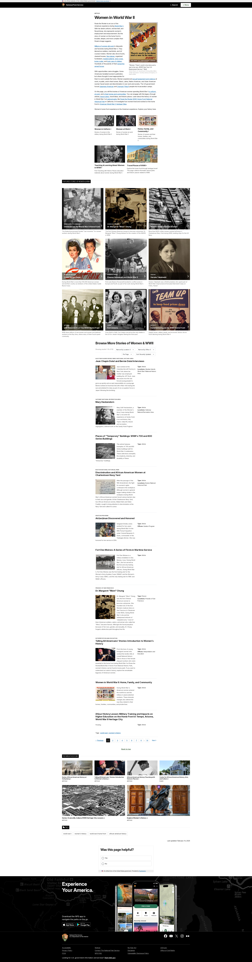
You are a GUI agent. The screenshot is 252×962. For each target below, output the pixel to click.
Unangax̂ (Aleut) (123, 86)
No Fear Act (132, 948)
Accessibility (66, 948)
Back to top (126, 749)
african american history (117, 834)
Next (153, 740)
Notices (97, 948)
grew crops (119, 59)
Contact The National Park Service (107, 950)
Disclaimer (131, 950)
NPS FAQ (98, 953)
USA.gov (163, 948)
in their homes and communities (115, 94)
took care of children (114, 61)
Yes (106, 858)
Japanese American (107, 86)
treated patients (108, 59)
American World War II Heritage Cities (113, 104)
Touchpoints (142, 871)
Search (175, 5)
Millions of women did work (104, 46)
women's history (115, 733)
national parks (112, 99)
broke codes (98, 61)
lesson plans (104, 97)
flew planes (111, 56)
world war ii (104, 733)
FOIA (64, 953)
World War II (119, 26)
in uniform (152, 91)
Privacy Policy (67, 950)
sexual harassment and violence (143, 79)
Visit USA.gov (110, 958)
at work (97, 94)
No (106, 864)
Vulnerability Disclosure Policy (138, 953)
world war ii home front (98, 834)
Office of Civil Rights (167, 950)
